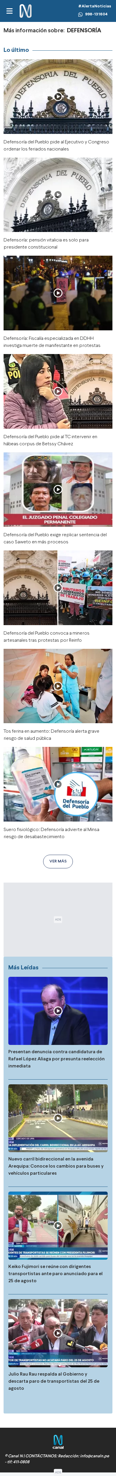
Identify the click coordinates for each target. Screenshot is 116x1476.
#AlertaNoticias (94, 6)
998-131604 (96, 14)
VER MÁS (58, 861)
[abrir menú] (9, 11)
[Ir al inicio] (26, 11)
